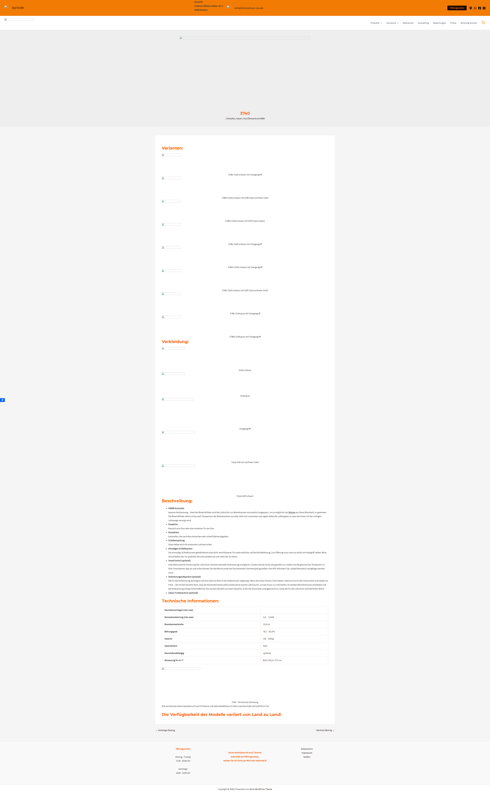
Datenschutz (307, 748)
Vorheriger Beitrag (165, 730)
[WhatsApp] (475, 8)
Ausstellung (423, 23)
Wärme (292, 512)
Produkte (375, 23)
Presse (453, 23)
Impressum (307, 752)
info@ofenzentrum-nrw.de (249, 8)
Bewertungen (439, 23)
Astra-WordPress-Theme (261, 789)
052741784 (18, 8)
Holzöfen (230, 118)
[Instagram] (484, 8)
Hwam (239, 118)
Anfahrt (306, 757)
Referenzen (408, 23)
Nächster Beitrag (325, 730)
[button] (457, 8)
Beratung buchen (469, 23)
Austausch (391, 23)
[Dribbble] (470, 8)
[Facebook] (479, 8)
